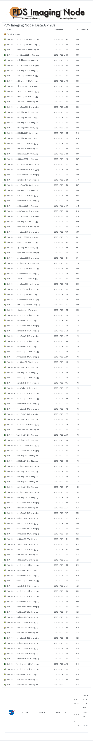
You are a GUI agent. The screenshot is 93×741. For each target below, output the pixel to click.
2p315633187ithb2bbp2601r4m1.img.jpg (22, 221)
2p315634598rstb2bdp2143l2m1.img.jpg (22, 487)
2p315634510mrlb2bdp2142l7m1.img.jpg (23, 638)
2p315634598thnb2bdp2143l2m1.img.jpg (23, 414)
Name (9, 30)
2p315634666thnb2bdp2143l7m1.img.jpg (23, 409)
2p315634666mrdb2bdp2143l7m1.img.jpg (23, 596)
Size (77, 30)
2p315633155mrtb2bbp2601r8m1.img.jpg (23, 55)
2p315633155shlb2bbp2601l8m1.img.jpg (22, 81)
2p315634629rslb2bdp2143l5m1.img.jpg (22, 508)
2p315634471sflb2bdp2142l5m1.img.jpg (22, 627)
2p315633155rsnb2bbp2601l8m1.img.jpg (23, 180)
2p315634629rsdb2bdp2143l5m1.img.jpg (23, 570)
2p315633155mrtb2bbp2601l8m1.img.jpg (23, 50)
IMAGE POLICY (61, 712)
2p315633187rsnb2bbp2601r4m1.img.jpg (23, 299)
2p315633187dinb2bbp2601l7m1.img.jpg (22, 310)
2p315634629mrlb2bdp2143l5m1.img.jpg (23, 502)
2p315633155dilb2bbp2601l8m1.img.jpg (22, 237)
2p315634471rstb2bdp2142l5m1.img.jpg (22, 435)
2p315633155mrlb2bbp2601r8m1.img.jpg (23, 185)
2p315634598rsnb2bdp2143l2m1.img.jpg (23, 404)
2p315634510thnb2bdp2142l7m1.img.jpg (23, 450)
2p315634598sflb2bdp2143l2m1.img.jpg (22, 549)
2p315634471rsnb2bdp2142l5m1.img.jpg (23, 320)
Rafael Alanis (85, 714)
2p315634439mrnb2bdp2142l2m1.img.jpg (23, 351)
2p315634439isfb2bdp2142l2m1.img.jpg (22, 622)
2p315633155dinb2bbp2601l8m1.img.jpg (22, 279)
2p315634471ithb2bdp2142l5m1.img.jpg (22, 456)
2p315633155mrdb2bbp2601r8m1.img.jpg (23, 44)
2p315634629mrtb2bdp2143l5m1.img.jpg (23, 424)
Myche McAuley (85, 697)
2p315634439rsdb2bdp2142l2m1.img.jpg (23, 575)
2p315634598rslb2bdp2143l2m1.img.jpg (22, 518)
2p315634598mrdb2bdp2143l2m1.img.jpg (23, 591)
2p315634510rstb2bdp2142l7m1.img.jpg (22, 471)
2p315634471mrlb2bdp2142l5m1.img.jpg (23, 607)
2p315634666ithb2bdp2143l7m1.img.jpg (22, 476)
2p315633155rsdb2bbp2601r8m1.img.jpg (23, 211)
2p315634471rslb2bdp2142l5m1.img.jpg (22, 612)
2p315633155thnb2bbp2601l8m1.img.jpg (23, 174)
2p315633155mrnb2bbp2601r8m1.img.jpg (23, 294)
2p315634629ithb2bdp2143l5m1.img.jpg (22, 461)
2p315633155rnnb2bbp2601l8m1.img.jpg (23, 65)
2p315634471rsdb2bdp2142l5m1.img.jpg (23, 659)
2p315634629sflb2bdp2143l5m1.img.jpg (22, 544)
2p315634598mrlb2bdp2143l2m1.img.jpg (23, 513)
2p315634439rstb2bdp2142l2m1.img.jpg (22, 367)
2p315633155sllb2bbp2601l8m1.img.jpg (22, 86)
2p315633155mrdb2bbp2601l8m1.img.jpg (23, 39)
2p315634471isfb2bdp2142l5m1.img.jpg (22, 679)
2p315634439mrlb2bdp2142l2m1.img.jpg (23, 528)
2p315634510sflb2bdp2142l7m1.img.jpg (22, 648)
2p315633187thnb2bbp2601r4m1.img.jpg (23, 284)
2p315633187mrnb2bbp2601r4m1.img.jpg (23, 305)
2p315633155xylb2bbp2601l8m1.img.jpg (22, 247)
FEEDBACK (26, 712)
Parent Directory (13, 34)
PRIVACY (42, 712)
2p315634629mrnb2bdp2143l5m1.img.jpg (23, 341)
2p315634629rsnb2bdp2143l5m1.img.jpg (23, 331)
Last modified (58, 30)
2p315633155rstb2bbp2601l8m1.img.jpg (22, 128)
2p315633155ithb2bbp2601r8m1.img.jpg (22, 133)
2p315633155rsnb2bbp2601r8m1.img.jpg (23, 169)
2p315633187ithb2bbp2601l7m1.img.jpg (22, 190)
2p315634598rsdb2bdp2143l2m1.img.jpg (23, 586)
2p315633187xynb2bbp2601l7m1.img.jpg (23, 258)
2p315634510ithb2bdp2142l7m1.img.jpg (22, 482)
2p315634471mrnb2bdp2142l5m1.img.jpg (23, 315)
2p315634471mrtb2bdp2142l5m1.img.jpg (23, 445)
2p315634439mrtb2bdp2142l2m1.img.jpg (23, 362)
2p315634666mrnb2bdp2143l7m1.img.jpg (23, 377)
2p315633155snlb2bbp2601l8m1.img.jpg (22, 96)
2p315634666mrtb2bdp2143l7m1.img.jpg (23, 430)
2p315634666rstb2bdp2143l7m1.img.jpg (22, 440)
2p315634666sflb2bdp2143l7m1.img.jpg (22, 560)
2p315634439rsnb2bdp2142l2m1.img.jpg (23, 346)
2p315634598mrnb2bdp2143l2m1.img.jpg (23, 398)
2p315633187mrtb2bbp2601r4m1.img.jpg (23, 263)
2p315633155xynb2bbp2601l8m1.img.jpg (23, 253)
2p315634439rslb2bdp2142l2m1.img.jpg (22, 523)
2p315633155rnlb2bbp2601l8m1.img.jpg (22, 60)
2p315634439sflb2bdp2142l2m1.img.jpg (22, 554)
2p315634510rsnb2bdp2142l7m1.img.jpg (23, 388)
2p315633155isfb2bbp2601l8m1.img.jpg (22, 195)
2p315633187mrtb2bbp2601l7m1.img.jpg (23, 227)
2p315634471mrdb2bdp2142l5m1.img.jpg (23, 664)
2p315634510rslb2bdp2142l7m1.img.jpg (22, 643)
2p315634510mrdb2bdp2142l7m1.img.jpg (23, 669)
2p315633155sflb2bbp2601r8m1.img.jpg (22, 159)
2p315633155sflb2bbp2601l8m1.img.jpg (22, 148)
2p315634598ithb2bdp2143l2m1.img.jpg (22, 497)
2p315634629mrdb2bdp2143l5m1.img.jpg (23, 565)
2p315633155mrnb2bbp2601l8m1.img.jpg (23, 268)
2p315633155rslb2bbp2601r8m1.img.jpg (22, 154)
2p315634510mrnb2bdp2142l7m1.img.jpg (23, 393)
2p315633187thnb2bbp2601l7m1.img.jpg (23, 232)
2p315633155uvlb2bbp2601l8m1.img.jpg (22, 242)
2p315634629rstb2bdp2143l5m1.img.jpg (22, 419)
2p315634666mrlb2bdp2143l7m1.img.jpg (23, 534)
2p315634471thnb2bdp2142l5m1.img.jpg (23, 325)
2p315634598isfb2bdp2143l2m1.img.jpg (22, 617)
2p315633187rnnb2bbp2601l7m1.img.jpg (23, 107)
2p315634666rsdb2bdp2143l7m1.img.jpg (23, 601)
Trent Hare (85, 705)
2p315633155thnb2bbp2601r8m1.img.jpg (23, 164)
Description (84, 30)
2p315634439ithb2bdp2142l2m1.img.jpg (22, 372)
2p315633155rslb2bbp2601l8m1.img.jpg (22, 143)
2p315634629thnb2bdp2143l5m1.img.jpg (23, 357)
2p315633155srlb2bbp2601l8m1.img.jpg (22, 102)
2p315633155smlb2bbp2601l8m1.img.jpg (23, 91)
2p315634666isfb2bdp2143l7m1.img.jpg (22, 653)
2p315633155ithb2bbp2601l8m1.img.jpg (22, 122)
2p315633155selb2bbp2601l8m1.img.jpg (22, 76)
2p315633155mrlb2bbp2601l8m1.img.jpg (23, 216)
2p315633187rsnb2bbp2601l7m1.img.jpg (23, 273)
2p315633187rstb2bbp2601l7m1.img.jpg (22, 112)
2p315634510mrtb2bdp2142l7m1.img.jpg (23, 466)
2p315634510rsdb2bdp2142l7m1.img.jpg (23, 674)
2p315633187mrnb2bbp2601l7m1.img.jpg (23, 289)
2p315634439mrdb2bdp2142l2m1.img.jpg (23, 581)
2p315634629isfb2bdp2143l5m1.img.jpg (22, 633)
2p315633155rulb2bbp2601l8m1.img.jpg (22, 70)
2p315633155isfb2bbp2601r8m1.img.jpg (22, 206)
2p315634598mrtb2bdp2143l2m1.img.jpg (23, 492)
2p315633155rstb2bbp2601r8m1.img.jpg (22, 138)
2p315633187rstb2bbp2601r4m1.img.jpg (22, 117)
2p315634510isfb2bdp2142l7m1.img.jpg (22, 685)
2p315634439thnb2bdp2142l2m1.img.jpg (23, 336)
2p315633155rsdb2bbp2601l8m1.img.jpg (23, 201)
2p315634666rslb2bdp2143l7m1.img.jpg (22, 539)
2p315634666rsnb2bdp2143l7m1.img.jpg (23, 383)
